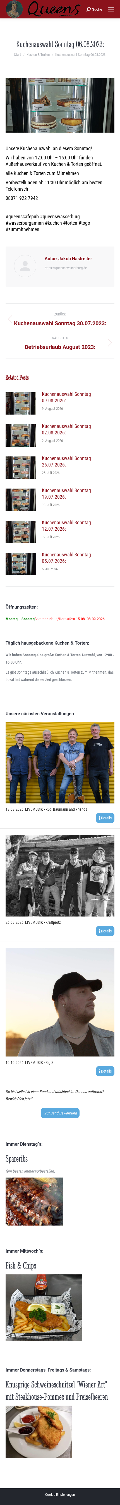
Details (106, 818)
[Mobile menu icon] (111, 9)
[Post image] (21, 403)
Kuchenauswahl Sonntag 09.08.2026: (66, 397)
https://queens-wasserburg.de (66, 268)
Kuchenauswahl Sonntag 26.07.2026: (66, 461)
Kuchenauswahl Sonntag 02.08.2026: (66, 429)
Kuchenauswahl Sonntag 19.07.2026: (66, 493)
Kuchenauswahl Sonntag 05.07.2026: (66, 558)
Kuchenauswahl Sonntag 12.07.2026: (66, 526)
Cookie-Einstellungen (60, 1494)
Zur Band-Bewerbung (60, 1113)
